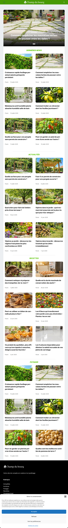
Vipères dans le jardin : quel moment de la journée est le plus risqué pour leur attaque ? (49, 210)
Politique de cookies (33, 525)
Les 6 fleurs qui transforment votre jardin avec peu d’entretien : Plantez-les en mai (49, 313)
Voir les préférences (34, 521)
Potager (34, 32)
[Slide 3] (37, 44)
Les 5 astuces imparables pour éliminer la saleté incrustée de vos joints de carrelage (49, 347)
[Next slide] (55, 28)
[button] (65, 496)
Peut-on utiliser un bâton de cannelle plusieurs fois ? (18, 312)
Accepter (34, 511)
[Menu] (4, 2)
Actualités (6, 484)
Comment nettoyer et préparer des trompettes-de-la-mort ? (17, 281)
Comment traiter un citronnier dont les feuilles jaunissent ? (48, 107)
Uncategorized (8, 493)
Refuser (34, 516)
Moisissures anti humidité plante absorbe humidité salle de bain (18, 107)
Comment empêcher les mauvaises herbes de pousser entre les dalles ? (34, 37)
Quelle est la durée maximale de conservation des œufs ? (48, 281)
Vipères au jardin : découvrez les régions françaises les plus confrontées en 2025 (18, 243)
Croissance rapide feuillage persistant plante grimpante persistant (18, 74)
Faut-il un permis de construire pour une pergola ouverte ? (48, 178)
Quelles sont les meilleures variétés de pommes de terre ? (49, 450)
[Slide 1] (31, 44)
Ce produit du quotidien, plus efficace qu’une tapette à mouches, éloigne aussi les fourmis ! (18, 347)
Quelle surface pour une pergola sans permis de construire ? (18, 138)
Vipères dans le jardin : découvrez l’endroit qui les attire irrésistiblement (49, 243)
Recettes (6, 491)
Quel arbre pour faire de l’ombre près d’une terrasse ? (17, 209)
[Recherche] (64, 2)
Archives (6, 486)
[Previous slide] (13, 28)
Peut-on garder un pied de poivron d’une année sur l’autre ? (48, 138)
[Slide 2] (34, 44)
